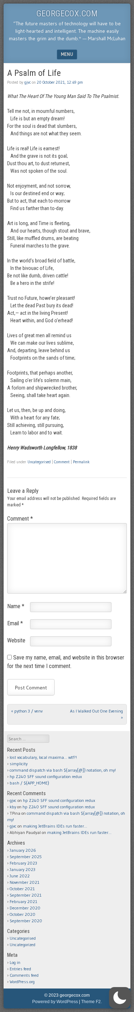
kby (13, 806)
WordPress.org (22, 981)
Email (15, 623)
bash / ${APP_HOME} (29, 783)
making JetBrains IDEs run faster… (55, 826)
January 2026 (23, 850)
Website (16, 640)
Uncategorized (22, 944)
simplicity (19, 763)
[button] (119, 997)
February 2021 (23, 901)
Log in (15, 962)
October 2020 (22, 914)
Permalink (81, 461)
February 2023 (23, 863)
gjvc (27, 82)
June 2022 (20, 875)
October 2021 (22, 888)
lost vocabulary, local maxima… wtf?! (43, 757)
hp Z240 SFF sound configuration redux (46, 776)
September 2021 (25, 895)
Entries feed (20, 968)
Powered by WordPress (55, 1001)
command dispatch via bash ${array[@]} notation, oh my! (63, 770)
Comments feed (24, 975)
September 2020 (26, 920)
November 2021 (24, 882)
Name (15, 606)
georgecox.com (67, 14)
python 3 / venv (27, 711)
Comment (62, 461)
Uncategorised (39, 461)
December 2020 (25, 908)
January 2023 (22, 869)
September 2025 (26, 856)
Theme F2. (91, 1001)
